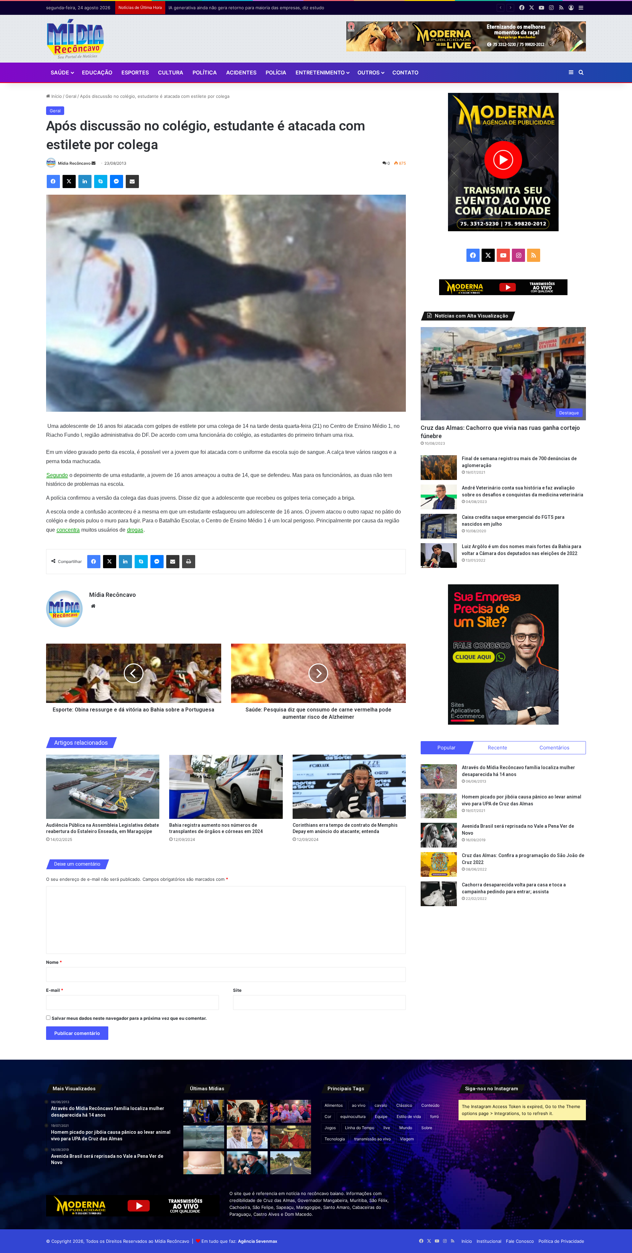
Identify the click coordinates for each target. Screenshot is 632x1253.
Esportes (135, 72)
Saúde (60, 72)
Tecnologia (335, 1138)
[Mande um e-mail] (93, 163)
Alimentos (334, 1105)
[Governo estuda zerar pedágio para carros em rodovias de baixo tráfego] (290, 1162)
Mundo (405, 1127)
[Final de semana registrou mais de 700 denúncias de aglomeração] (439, 467)
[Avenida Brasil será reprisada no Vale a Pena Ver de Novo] (439, 835)
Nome (54, 962)
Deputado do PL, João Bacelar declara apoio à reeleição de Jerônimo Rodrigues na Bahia (259, 7)
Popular (446, 747)
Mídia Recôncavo (74, 163)
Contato (405, 72)
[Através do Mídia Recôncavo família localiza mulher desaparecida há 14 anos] (439, 776)
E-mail (54, 990)
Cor (328, 1116)
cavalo (381, 1105)
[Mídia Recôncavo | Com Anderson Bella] (75, 38)
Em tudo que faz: (239, 1241)
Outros (368, 72)
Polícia (276, 72)
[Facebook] (53, 181)
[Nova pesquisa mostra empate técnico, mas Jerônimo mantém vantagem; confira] (247, 1137)
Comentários (554, 747)
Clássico (404, 1105)
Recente (497, 747)
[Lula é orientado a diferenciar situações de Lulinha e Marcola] (290, 1137)
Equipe (381, 1116)
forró (434, 1116)
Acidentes (241, 72)
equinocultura (353, 1116)
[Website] (93, 606)
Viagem (407, 1138)
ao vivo (358, 1105)
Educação (97, 72)
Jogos (330, 1127)
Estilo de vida (409, 1116)
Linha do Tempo (359, 1127)
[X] (69, 181)
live (386, 1127)
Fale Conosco (520, 1241)
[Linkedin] (85, 181)
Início (56, 96)
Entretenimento (320, 72)
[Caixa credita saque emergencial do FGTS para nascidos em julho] (439, 526)
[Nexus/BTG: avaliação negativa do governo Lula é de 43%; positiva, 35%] (247, 1162)
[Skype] (100, 181)
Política (205, 72)
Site (237, 990)
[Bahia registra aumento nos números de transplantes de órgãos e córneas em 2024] (226, 787)
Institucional (489, 1241)
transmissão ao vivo (372, 1138)
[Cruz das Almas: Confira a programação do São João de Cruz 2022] (439, 864)
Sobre (426, 1127)
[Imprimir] (188, 561)
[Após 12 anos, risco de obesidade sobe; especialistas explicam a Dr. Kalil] (203, 1162)
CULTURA (170, 72)
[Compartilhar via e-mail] (132, 181)
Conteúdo (430, 1105)
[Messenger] (116, 181)
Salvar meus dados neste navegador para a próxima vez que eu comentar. (129, 1018)
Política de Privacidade (561, 1241)
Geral (71, 96)
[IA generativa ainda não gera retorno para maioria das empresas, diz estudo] (247, 1111)
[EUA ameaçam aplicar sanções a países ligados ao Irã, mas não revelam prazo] (203, 1111)
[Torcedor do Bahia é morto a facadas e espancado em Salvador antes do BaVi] (203, 1137)
